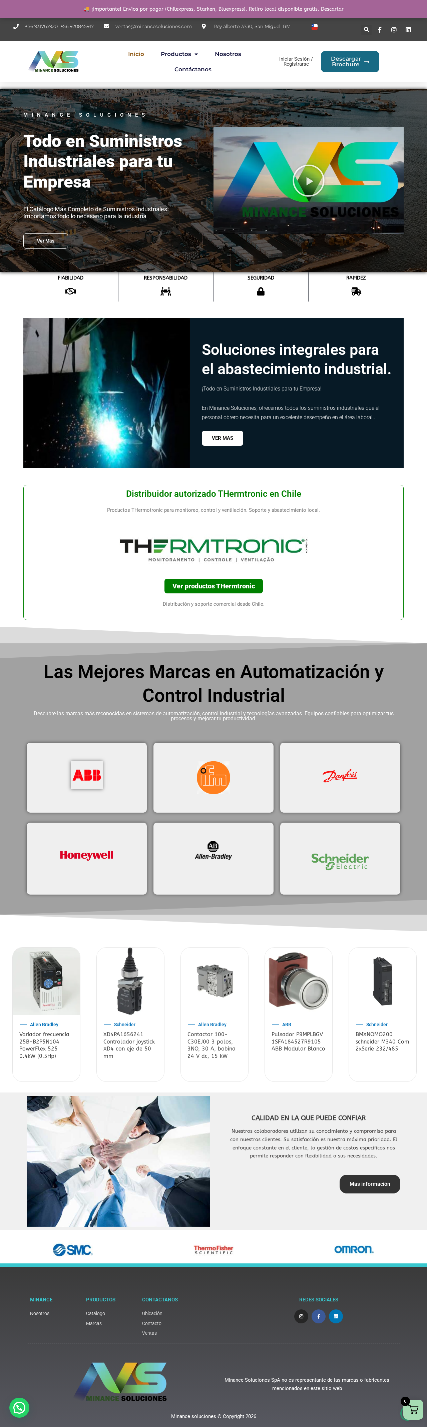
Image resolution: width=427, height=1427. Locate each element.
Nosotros (228, 54)
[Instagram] (395, 30)
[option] (46, 1015)
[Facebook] (380, 30)
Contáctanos (192, 69)
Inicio (136, 54)
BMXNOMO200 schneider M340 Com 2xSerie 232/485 (382, 1041)
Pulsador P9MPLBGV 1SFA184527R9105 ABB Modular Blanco (298, 1041)
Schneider (124, 1024)
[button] (366, 30)
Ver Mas (222, 438)
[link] (54, 1313)
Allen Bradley (44, 1024)
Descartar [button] (332, 9)
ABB (286, 1024)
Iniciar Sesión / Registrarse (296, 61)
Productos (176, 54)
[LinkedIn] (409, 30)
